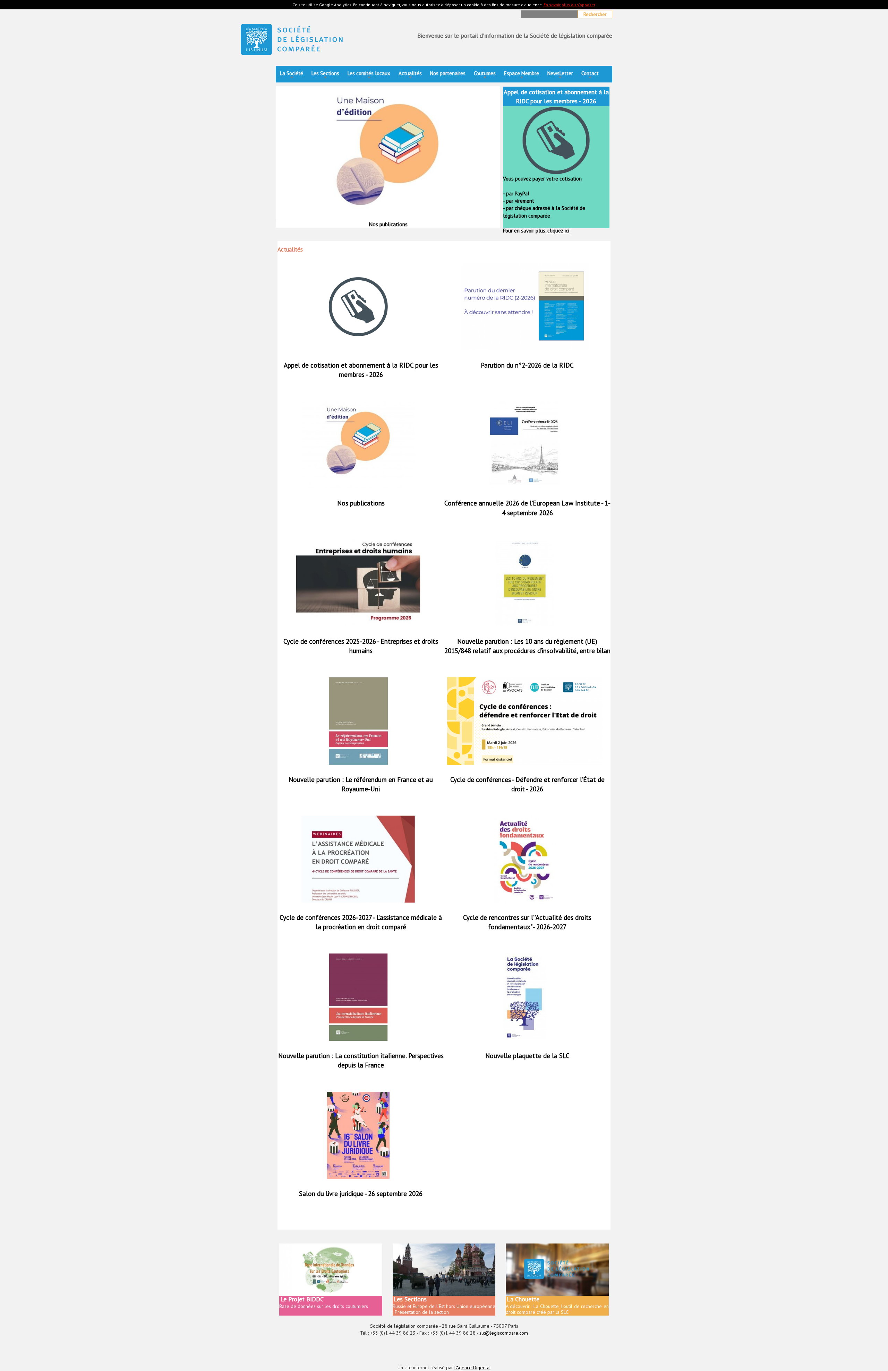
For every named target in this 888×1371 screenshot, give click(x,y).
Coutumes (485, 75)
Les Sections (325, 75)
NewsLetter (560, 75)
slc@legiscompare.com (503, 1333)
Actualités (410, 75)
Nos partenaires (448, 73)
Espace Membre (521, 75)
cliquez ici (557, 230)
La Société (291, 75)
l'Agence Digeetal (472, 1367)
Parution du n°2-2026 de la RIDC (527, 365)
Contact (590, 75)
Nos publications (361, 503)
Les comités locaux (369, 75)
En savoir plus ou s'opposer (569, 4)
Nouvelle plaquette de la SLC (527, 1056)
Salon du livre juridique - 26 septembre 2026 (360, 1193)
